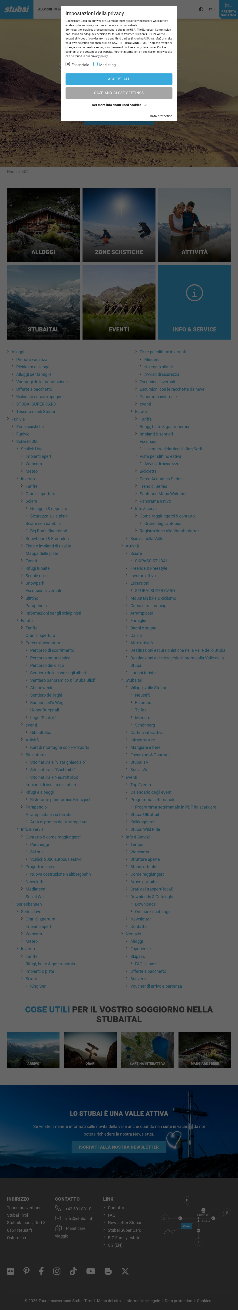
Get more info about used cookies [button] (116, 105)
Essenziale (80, 65)
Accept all (119, 79)
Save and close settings (119, 93)
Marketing (107, 65)
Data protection (161, 116)
